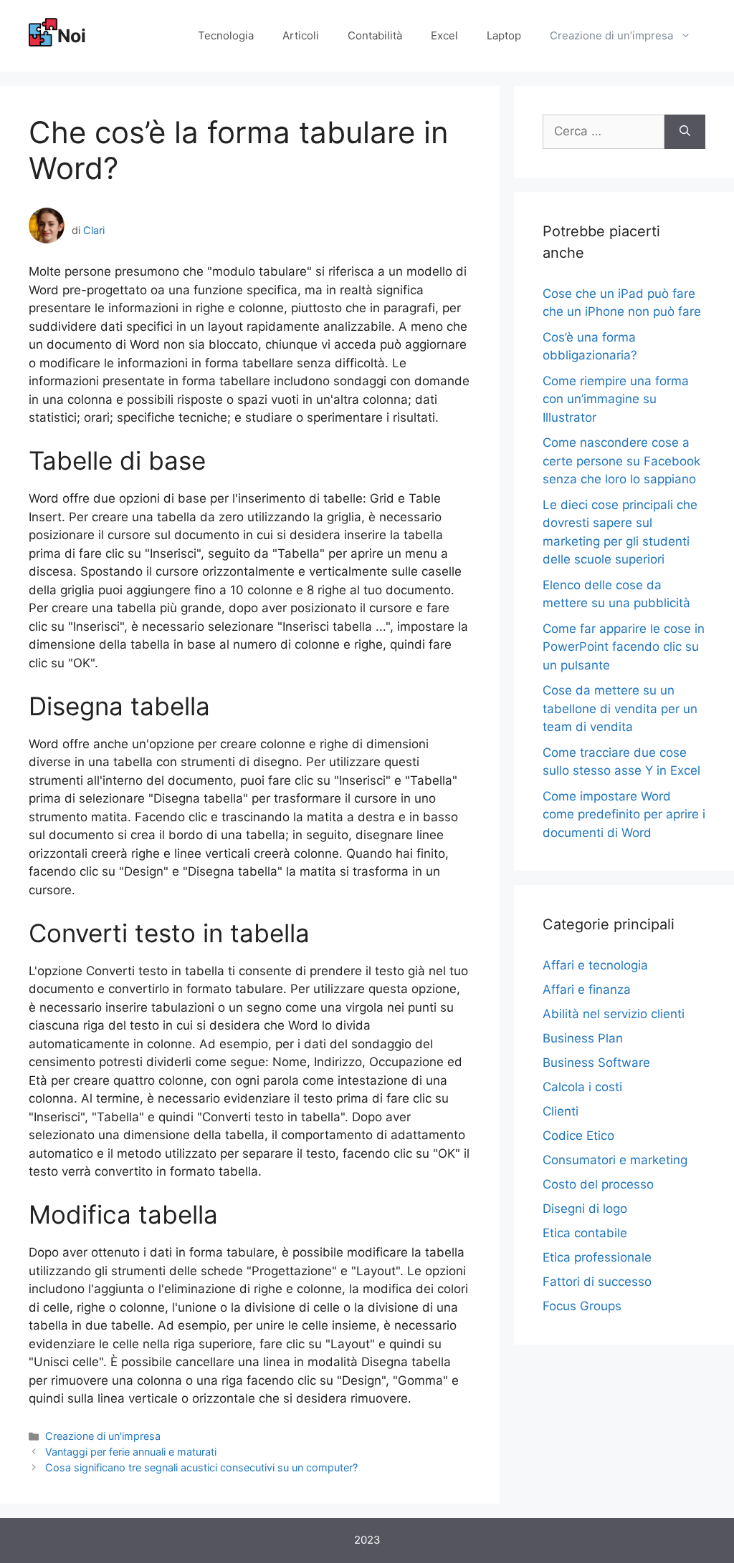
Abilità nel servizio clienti (614, 1014)
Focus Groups (582, 1306)
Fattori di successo (597, 1281)
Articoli (300, 35)
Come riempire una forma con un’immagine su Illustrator (616, 399)
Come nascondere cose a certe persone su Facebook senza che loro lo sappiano (621, 460)
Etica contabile (585, 1233)
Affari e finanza (587, 989)
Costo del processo (598, 1184)
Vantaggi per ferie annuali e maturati (130, 1452)
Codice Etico (578, 1135)
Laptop (504, 35)
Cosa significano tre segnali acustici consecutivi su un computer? (201, 1467)
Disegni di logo (585, 1208)
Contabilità (375, 35)
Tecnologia (226, 35)
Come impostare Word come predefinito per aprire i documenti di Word (624, 814)
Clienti (560, 1111)
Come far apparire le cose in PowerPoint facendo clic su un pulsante (624, 646)
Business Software (596, 1062)
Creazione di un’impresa (611, 35)
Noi (71, 36)
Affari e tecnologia (595, 965)
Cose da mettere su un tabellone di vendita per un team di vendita (620, 708)
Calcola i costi (582, 1087)
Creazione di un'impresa (103, 1436)
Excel (444, 35)
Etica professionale (597, 1257)
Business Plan (583, 1038)
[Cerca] (684, 132)
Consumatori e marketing (615, 1160)
